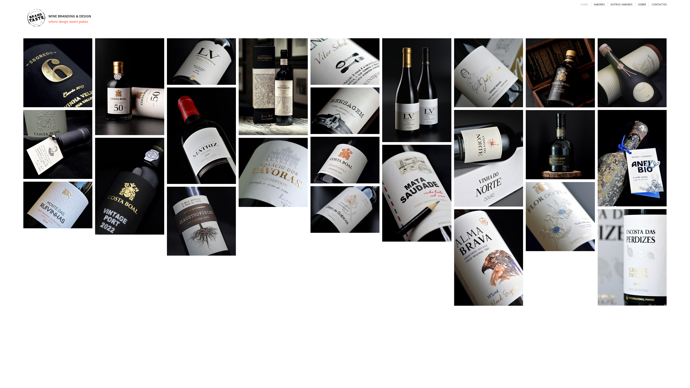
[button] (599, 4)
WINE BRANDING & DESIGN (70, 16)
